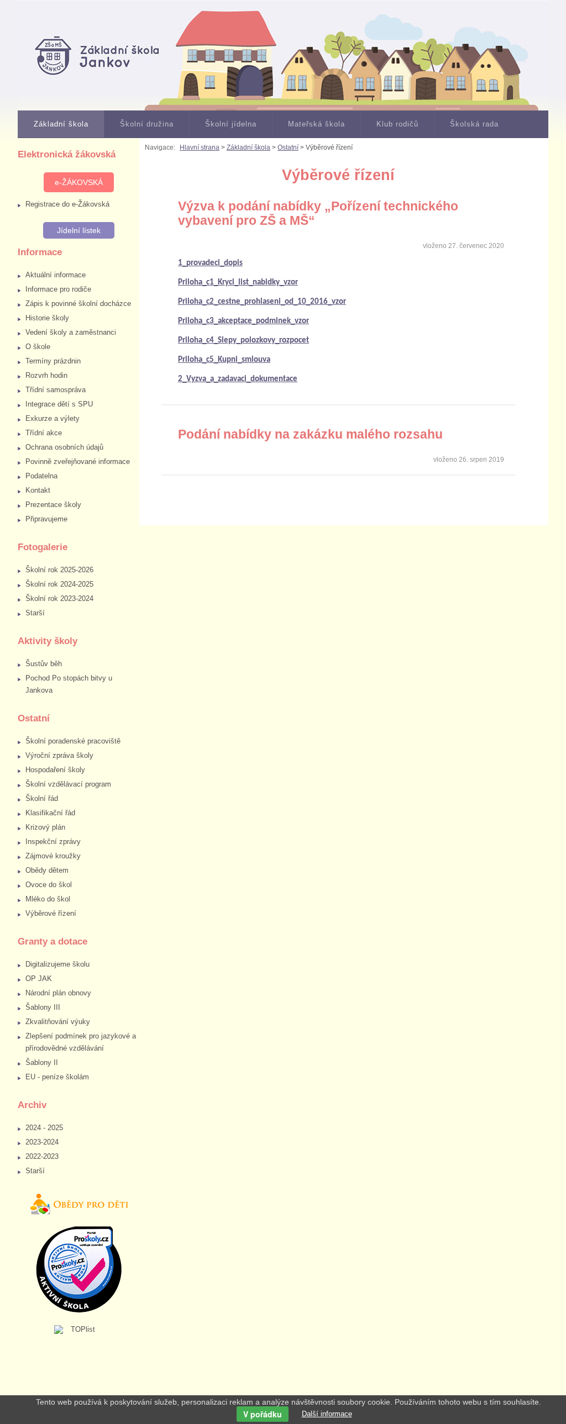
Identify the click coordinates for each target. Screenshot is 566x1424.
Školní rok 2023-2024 (59, 598)
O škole (37, 346)
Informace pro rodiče (58, 289)
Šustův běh (43, 664)
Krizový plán (45, 827)
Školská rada (474, 124)
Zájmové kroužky (53, 856)
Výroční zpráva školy (59, 755)
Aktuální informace (55, 275)
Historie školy (47, 318)
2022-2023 (42, 1156)
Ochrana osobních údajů (64, 447)
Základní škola (61, 124)
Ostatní (287, 147)
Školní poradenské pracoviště (72, 741)
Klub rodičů (397, 124)
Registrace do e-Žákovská (67, 204)
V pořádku (262, 1414)
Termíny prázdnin (53, 361)
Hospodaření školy (55, 770)
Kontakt (37, 490)
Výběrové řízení (50, 913)
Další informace (327, 1414)
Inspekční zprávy (53, 841)
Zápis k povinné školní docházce (78, 303)
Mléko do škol (47, 899)
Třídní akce (43, 433)
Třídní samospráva (55, 390)
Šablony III (42, 1007)
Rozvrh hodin (46, 375)
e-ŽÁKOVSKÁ (79, 182)
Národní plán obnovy (58, 993)
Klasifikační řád (50, 813)
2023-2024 (42, 1142)
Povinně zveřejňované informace (77, 461)
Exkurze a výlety (52, 418)
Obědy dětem (47, 870)
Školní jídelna (230, 124)
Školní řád (41, 798)
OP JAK (38, 978)
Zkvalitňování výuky (57, 1021)
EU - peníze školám (57, 1077)
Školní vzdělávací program (68, 784)
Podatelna (41, 476)
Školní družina (147, 124)
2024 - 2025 (44, 1128)
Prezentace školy (53, 504)
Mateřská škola (316, 124)
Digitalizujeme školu (57, 964)
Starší (35, 613)
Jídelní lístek (79, 230)
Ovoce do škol (48, 884)
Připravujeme (46, 519)
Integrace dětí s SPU (59, 404)
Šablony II (41, 1062)
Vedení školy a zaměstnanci (70, 332)
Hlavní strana (199, 147)
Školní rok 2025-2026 (59, 570)
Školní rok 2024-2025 (59, 584)
